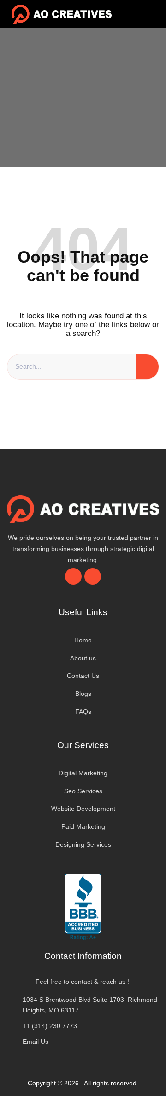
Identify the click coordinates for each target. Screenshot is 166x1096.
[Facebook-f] (73, 576)
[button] (141, 14)
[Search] (147, 366)
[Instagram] (92, 576)
